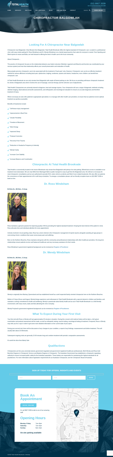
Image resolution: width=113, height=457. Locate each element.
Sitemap (27, 454)
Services (18, 10)
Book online (98, 10)
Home (9, 10)
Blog (51, 10)
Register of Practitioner (61, 247)
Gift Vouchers (40, 10)
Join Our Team (61, 10)
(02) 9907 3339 (97, 3)
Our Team (28, 10)
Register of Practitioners (61, 308)
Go (89, 10)
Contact (73, 10)
